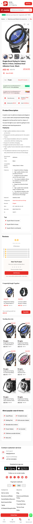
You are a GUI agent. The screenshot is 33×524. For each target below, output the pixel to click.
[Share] (28, 24)
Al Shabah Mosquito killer (8, 508)
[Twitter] (14, 477)
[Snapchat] (26, 477)
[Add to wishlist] (24, 24)
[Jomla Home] (5, 10)
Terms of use (20, 507)
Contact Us (4, 490)
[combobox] (19, 10)
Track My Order (21, 504)
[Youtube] (22, 477)
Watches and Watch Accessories (17, 19)
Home (3, 19)
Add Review (16, 273)
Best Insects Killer (6, 502)
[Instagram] (11, 477)
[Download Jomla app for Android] (10, 468)
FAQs (18, 510)
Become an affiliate (7, 496)
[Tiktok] (18, 477)
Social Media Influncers (8, 499)
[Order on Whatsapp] (30, 515)
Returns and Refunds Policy (22, 497)
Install (28, 4)
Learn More (16, 87)
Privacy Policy (20, 501)
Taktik (3, 505)
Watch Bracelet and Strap (19, 200)
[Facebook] (7, 477)
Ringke (14, 203)
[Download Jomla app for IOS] (23, 468)
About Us (19, 490)
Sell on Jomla (5, 493)
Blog (17, 493)
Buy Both (25, 312)
